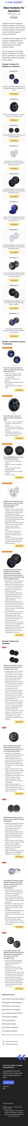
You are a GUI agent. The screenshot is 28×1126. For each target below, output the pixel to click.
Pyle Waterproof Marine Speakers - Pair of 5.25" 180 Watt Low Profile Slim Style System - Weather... (14, 302)
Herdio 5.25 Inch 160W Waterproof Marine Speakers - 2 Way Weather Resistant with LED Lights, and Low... (14, 219)
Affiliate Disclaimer (8, 1107)
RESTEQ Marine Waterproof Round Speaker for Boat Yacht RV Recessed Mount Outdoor (14, 819)
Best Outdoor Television (9, 1031)
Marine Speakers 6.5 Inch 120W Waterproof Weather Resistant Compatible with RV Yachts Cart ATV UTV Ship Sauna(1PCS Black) (13, 748)
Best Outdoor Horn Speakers (11, 1006)
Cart (4, 1088)
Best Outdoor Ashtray (9, 1024)
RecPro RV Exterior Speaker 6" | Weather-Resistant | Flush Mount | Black (13, 417)
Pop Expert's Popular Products (14, 1035)
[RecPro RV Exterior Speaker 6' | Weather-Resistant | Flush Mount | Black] (14, 107)
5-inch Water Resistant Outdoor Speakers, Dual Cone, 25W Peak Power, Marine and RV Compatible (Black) (14, 274)
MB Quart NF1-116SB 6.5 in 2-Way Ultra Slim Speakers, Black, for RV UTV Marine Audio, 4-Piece (13, 667)
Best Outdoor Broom (8, 1020)
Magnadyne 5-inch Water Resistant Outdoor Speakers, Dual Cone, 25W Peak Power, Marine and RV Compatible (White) (13, 504)
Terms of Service (7, 1109)
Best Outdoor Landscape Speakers (13, 999)
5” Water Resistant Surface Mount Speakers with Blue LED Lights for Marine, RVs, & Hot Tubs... (14, 330)
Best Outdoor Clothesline (10, 1027)
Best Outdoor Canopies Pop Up (12, 1013)
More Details (14, 94)
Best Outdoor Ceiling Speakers (12, 1002)
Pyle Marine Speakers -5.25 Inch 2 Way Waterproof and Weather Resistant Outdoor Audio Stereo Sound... (14, 191)
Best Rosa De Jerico (12, 1041)
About (5, 1086)
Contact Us (8, 1082)
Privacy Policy (18, 1107)
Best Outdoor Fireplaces (10, 1017)
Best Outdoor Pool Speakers (11, 1009)
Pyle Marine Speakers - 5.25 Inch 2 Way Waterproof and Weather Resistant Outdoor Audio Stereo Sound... (14, 246)
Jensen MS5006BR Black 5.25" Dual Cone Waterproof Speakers (13, 458)
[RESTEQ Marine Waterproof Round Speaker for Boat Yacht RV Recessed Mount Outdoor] (14, 808)
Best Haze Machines (12, 1044)
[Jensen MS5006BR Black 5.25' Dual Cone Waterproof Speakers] (14, 130)
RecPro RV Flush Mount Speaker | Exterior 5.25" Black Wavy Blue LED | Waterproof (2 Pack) (14, 88)
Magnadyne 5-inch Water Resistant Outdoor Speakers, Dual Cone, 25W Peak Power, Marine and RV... (14, 163)
